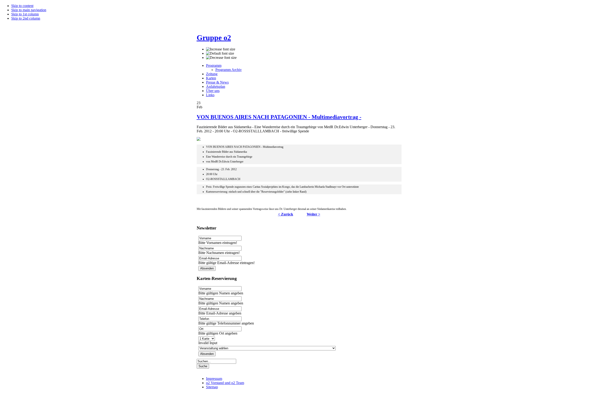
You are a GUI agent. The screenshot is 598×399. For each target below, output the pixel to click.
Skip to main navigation (28, 10)
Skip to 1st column (25, 14)
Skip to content (22, 6)
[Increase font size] (220, 49)
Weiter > (313, 214)
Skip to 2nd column (25, 18)
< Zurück (285, 214)
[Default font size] (220, 53)
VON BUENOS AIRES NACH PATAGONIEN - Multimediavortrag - (279, 117)
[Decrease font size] (221, 58)
